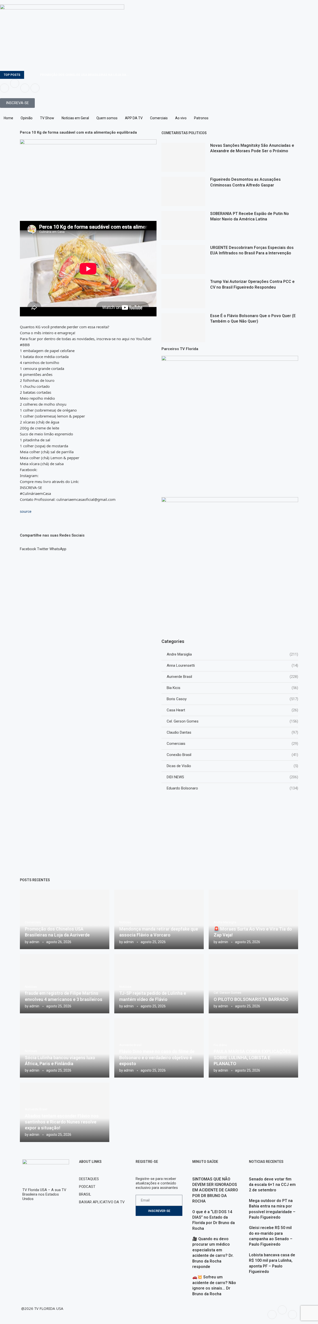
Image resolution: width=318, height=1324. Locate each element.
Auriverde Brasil (232, 676)
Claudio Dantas (232, 732)
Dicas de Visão (232, 766)
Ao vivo (181, 118)
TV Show (47, 118)
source (25, 511)
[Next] (35, 75)
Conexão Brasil (232, 754)
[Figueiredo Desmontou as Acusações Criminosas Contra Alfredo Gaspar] (183, 191)
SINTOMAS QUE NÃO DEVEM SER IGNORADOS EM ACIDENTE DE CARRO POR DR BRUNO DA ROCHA (215, 1190)
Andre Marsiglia (232, 654)
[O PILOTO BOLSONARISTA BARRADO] (253, 983)
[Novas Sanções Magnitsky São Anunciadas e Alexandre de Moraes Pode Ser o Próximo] (183, 157)
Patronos (201, 118)
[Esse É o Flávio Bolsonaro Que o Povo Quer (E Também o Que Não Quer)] (183, 327)
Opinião (27, 118)
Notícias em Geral (75, 118)
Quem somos (107, 118)
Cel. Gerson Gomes (232, 721)
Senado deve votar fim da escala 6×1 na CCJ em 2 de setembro (272, 1185)
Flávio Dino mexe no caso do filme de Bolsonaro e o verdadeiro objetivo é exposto (157, 1057)
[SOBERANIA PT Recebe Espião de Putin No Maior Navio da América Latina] (183, 225)
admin (34, 942)
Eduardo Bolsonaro (232, 788)
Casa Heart (232, 710)
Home (8, 118)
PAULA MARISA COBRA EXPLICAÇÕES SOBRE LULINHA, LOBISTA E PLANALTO (252, 1057)
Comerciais (159, 118)
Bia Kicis (232, 688)
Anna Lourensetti (232, 665)
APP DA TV (134, 118)
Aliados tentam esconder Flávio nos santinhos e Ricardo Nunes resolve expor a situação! (62, 1122)
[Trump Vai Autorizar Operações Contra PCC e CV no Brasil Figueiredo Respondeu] (183, 293)
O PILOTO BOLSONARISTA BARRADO (251, 999)
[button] (28, 546)
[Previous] (29, 75)
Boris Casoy (232, 699)
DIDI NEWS (232, 777)
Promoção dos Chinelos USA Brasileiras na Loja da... (84, 75)
